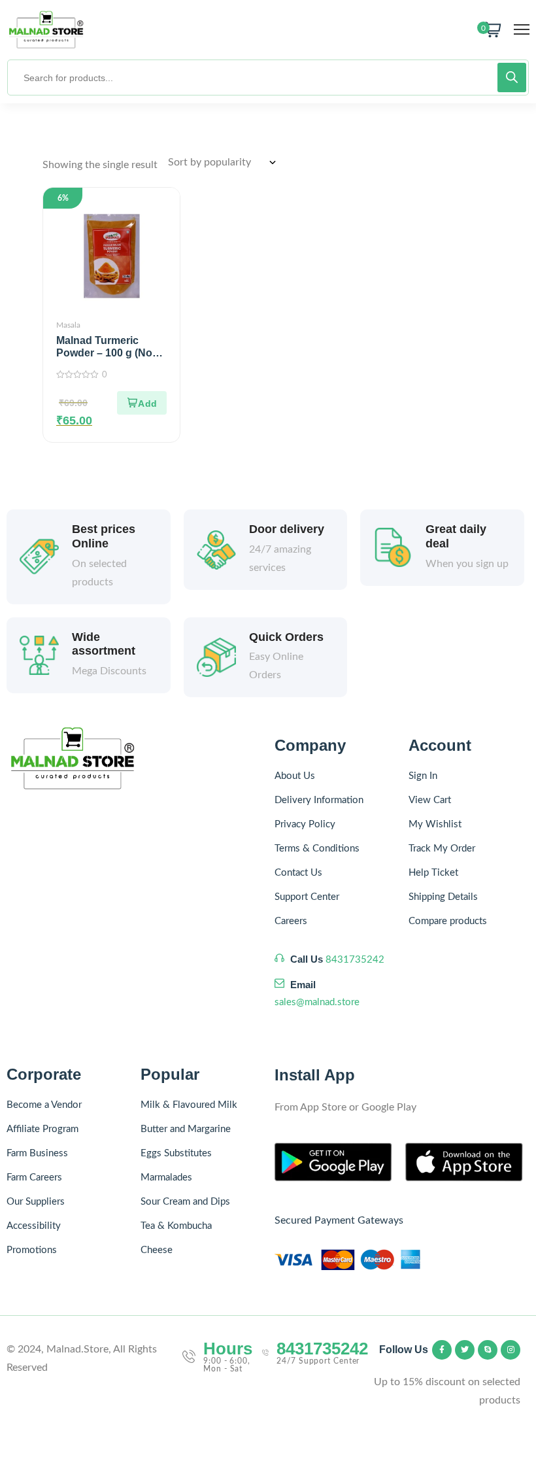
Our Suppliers (36, 1202)
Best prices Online (103, 536)
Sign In (423, 776)
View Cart (430, 800)
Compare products (448, 921)
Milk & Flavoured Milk (189, 1105)
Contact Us (298, 873)
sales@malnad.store (317, 1002)
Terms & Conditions (317, 848)
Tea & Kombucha (176, 1226)
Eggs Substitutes (176, 1153)
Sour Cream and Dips (185, 1202)
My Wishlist (435, 824)
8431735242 (355, 960)
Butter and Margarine (186, 1129)
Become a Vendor (44, 1105)
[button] (142, 403)
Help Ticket (433, 873)
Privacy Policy (305, 824)
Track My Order (442, 848)
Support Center (307, 897)
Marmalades (166, 1177)
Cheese (157, 1250)
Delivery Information (319, 800)
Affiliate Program (42, 1129)
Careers (291, 921)
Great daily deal (456, 536)
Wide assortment (103, 644)
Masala (68, 325)
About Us (295, 776)
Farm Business (37, 1153)
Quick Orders (286, 637)
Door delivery (286, 529)
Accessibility (34, 1226)
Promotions (32, 1250)
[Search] (511, 77)
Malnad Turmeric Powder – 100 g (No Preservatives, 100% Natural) (106, 359)
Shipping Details (443, 897)
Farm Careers (34, 1177)
